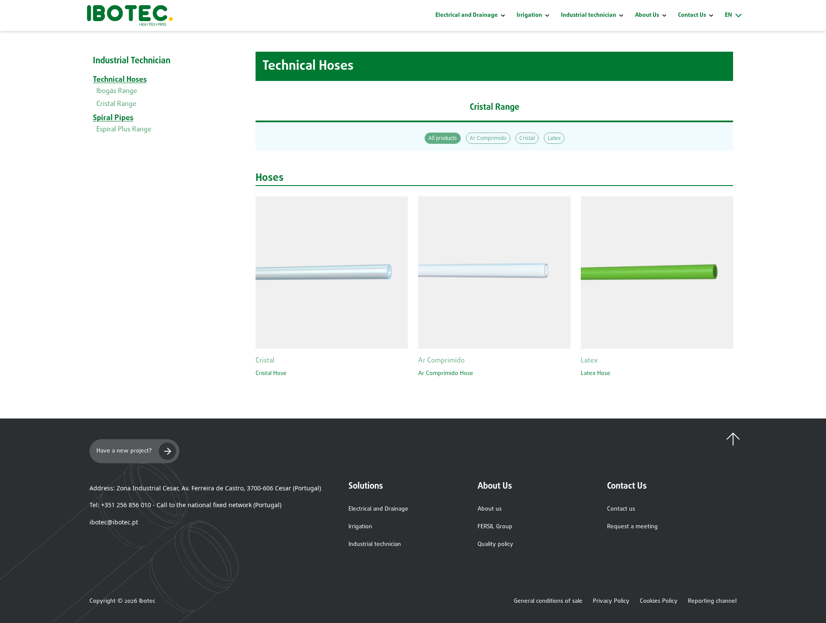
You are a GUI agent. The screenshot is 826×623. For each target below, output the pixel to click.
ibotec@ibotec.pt (113, 522)
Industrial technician (588, 15)
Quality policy (495, 544)
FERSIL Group (495, 526)
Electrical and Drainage (466, 15)
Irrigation (529, 15)
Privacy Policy (611, 601)
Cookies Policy (659, 601)
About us (490, 509)
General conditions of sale (548, 601)
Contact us (621, 509)
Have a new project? (124, 451)
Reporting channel (712, 601)
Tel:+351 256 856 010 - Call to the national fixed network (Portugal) (185, 505)
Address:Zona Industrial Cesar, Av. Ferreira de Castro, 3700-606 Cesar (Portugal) (205, 488)
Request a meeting (632, 526)
